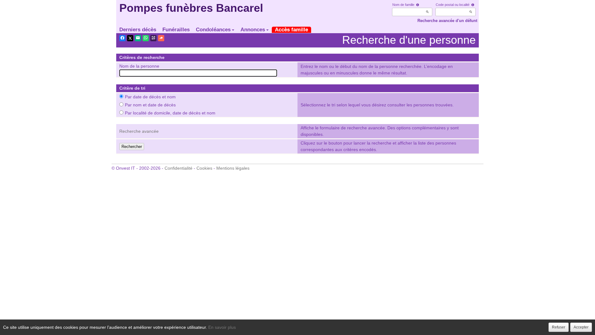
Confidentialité (178, 168)
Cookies (204, 168)
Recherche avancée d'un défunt (447, 20)
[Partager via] (161, 38)
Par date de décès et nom (150, 96)
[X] (130, 38)
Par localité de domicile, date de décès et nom (170, 112)
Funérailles (176, 30)
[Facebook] (122, 38)
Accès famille (291, 30)
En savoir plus (222, 327)
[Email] (138, 38)
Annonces (252, 30)
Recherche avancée (139, 131)
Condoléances (213, 30)
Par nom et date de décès (150, 104)
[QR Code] (153, 38)
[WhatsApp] (146, 38)
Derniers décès (137, 30)
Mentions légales (232, 168)
